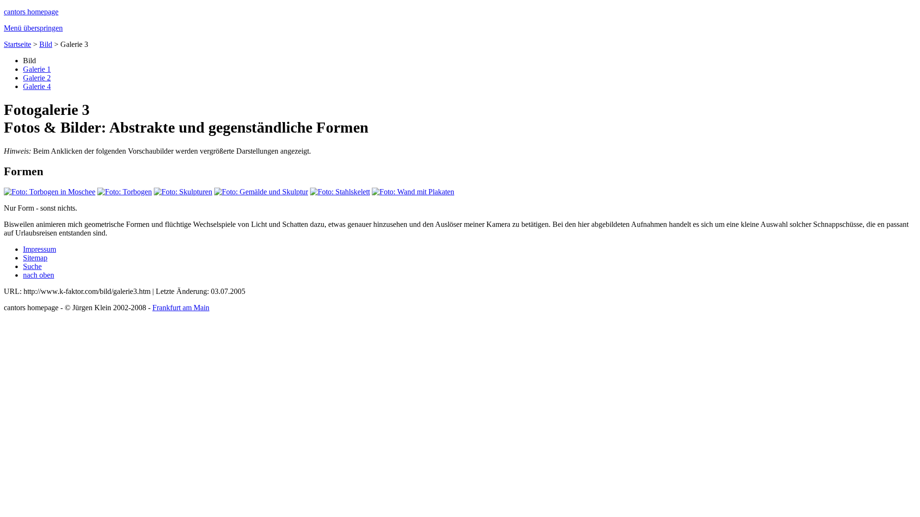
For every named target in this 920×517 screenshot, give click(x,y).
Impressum (39, 249)
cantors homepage (31, 12)
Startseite (17, 44)
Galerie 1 (37, 69)
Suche (32, 266)
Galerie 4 (37, 86)
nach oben (38, 275)
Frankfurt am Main (180, 307)
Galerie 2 (37, 78)
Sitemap (35, 258)
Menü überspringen (33, 28)
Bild (45, 44)
